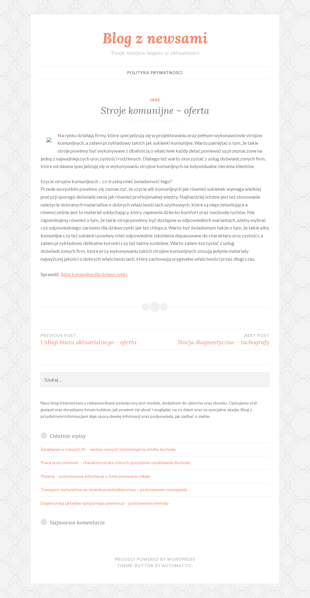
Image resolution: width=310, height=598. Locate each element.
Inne (155, 99)
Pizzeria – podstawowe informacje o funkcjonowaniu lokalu (95, 476)
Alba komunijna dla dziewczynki (94, 274)
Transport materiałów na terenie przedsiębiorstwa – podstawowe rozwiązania (114, 489)
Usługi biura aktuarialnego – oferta (89, 339)
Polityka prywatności (155, 72)
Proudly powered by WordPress (155, 559)
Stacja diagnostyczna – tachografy (223, 339)
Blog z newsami (155, 37)
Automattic (177, 565)
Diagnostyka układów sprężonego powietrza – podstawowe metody (105, 503)
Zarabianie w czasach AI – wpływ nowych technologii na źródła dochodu (108, 449)
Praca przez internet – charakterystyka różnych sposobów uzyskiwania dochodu (116, 462)
